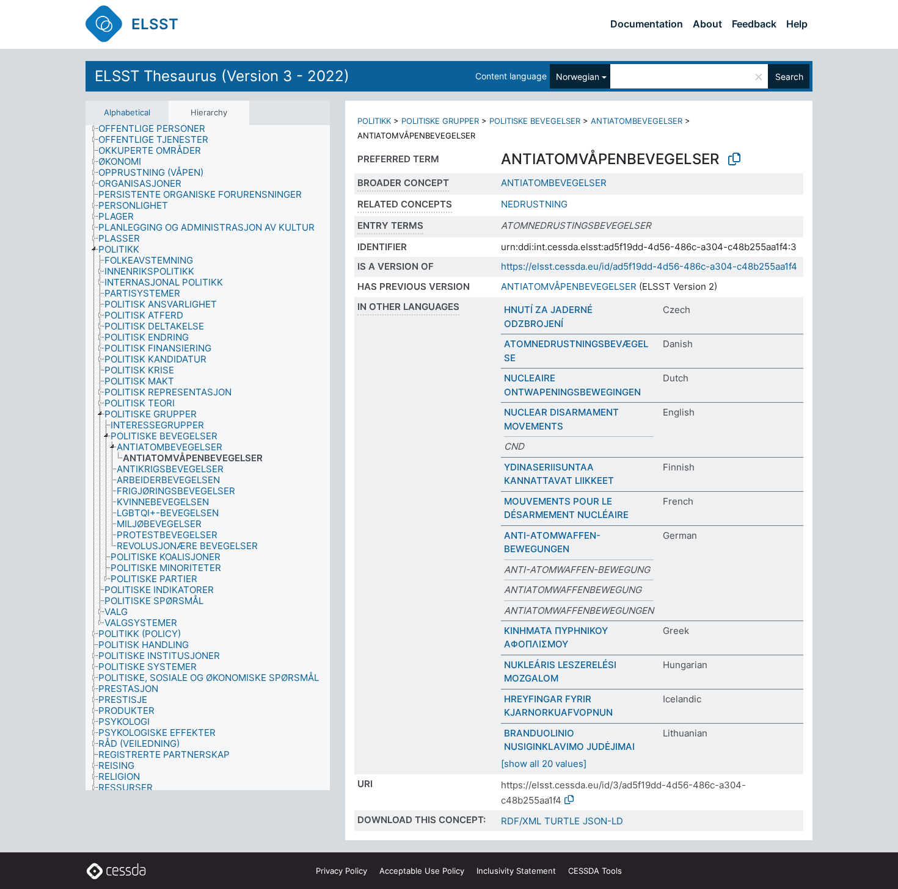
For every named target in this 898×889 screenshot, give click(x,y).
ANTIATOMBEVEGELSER (636, 121)
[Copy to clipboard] (734, 159)
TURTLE (562, 821)
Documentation (646, 24)
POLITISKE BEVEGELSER (534, 121)
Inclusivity (516, 871)
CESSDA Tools (595, 871)
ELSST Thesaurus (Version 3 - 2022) (222, 76)
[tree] (208, 458)
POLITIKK (374, 121)
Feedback (754, 24)
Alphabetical (127, 112)
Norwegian (577, 76)
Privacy (341, 871)
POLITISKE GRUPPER (440, 121)
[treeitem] (157, 128)
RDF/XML (521, 821)
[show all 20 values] (543, 763)
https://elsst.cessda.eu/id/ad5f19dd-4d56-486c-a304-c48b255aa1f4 (649, 266)
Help (797, 24)
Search (789, 76)
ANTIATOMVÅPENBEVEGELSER (569, 286)
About (707, 24)
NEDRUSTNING (534, 204)
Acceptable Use (421, 871)
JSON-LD (603, 821)
